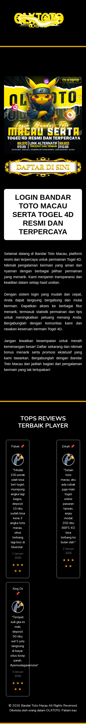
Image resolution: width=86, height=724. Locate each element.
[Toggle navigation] (4, 33)
